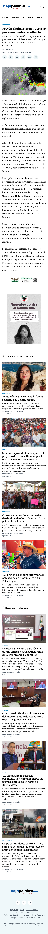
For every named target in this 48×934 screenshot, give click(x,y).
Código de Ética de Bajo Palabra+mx (25, 918)
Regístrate (14, 910)
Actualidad (28, 17)
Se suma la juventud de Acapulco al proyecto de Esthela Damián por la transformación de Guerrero (23, 456)
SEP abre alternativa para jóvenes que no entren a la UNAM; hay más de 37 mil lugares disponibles (22, 652)
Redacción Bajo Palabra (12, 412)
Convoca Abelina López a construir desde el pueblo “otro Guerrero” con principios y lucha (23, 518)
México (5, 17)
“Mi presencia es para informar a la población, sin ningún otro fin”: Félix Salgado (23, 578)
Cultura (40, 17)
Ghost (34, 926)
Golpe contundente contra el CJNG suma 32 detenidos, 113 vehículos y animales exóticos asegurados (23, 847)
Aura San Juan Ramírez (12, 672)
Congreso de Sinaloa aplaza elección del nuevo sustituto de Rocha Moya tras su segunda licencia (23, 716)
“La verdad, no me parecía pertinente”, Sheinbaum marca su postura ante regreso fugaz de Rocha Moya (22, 780)
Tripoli (40, 926)
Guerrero (16, 17)
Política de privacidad (25, 912)
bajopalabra (7, 50)
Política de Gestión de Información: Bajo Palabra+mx (25, 915)
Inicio (22, 910)
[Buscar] (43, 7)
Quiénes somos (32, 910)
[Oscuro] (40, 7)
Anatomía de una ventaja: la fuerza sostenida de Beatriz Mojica (22, 398)
